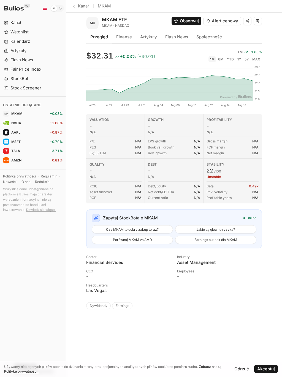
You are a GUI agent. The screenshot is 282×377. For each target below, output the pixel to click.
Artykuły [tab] (148, 36)
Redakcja (42, 182)
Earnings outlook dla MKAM (215, 240)
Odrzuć (241, 368)
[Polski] (44, 8)
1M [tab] (212, 59)
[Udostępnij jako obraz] (258, 21)
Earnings (122, 306)
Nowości (10, 182)
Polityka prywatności (19, 176)
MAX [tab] (256, 59)
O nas (25, 182)
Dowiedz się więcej (41, 210)
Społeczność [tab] (209, 36)
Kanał (83, 6)
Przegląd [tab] (99, 36)
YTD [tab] (230, 59)
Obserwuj (189, 20)
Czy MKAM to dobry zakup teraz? (132, 229)
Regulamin (49, 176)
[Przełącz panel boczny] (66, 188)
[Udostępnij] (247, 21)
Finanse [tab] (124, 36)
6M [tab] (220, 59)
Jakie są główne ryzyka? (215, 229)
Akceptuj (266, 368)
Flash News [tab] (176, 36)
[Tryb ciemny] (57, 8)
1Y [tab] (239, 59)
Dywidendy (98, 306)
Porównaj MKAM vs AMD (132, 240)
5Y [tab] (247, 59)
